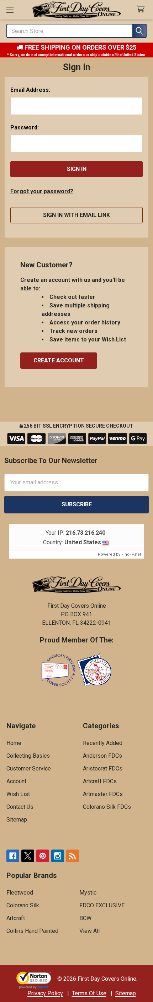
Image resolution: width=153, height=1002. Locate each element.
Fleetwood (19, 892)
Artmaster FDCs (103, 794)
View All (89, 931)
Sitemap (16, 819)
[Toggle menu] (10, 10)
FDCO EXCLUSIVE (102, 905)
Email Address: (30, 90)
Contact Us (19, 806)
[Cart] (142, 9)
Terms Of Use (89, 993)
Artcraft (15, 918)
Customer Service (28, 768)
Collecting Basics (28, 755)
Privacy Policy (45, 993)
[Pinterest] (42, 856)
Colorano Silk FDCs (107, 806)
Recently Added (102, 743)
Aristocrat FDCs (102, 768)
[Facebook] (12, 856)
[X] (27, 856)
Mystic (87, 892)
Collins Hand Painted (32, 931)
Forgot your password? (41, 191)
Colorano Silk (22, 905)
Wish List (18, 794)
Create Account (58, 360)
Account (16, 781)
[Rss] (72, 856)
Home (13, 743)
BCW (85, 918)
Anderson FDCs (102, 755)
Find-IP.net (131, 554)
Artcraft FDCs (100, 781)
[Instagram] (57, 856)
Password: (24, 127)
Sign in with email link (76, 215)
